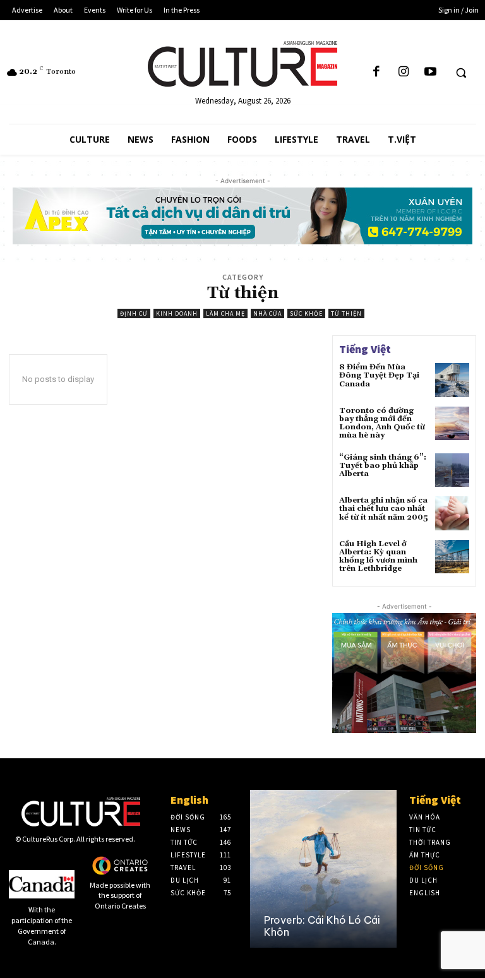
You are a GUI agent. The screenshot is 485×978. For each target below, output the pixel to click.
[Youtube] (430, 72)
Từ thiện (346, 313)
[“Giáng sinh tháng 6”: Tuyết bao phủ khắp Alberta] (452, 470)
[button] (461, 72)
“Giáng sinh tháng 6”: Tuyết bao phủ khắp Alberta (382, 466)
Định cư (134, 313)
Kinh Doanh (177, 313)
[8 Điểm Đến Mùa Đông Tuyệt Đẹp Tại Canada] (452, 380)
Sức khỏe (306, 313)
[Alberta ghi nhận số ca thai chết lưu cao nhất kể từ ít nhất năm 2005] (452, 513)
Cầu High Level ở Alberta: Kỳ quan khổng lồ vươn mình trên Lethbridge (378, 556)
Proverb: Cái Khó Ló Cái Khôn (322, 926)
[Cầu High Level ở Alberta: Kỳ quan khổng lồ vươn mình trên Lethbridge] (452, 557)
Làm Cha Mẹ (225, 313)
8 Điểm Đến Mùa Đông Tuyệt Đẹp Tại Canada (379, 375)
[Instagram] (403, 72)
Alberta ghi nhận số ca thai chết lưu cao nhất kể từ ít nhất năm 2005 (383, 509)
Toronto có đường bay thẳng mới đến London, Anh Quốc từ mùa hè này (382, 423)
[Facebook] (376, 72)
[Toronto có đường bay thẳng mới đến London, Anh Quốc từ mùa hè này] (452, 424)
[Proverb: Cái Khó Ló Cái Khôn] (323, 869)
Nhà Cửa (267, 313)
